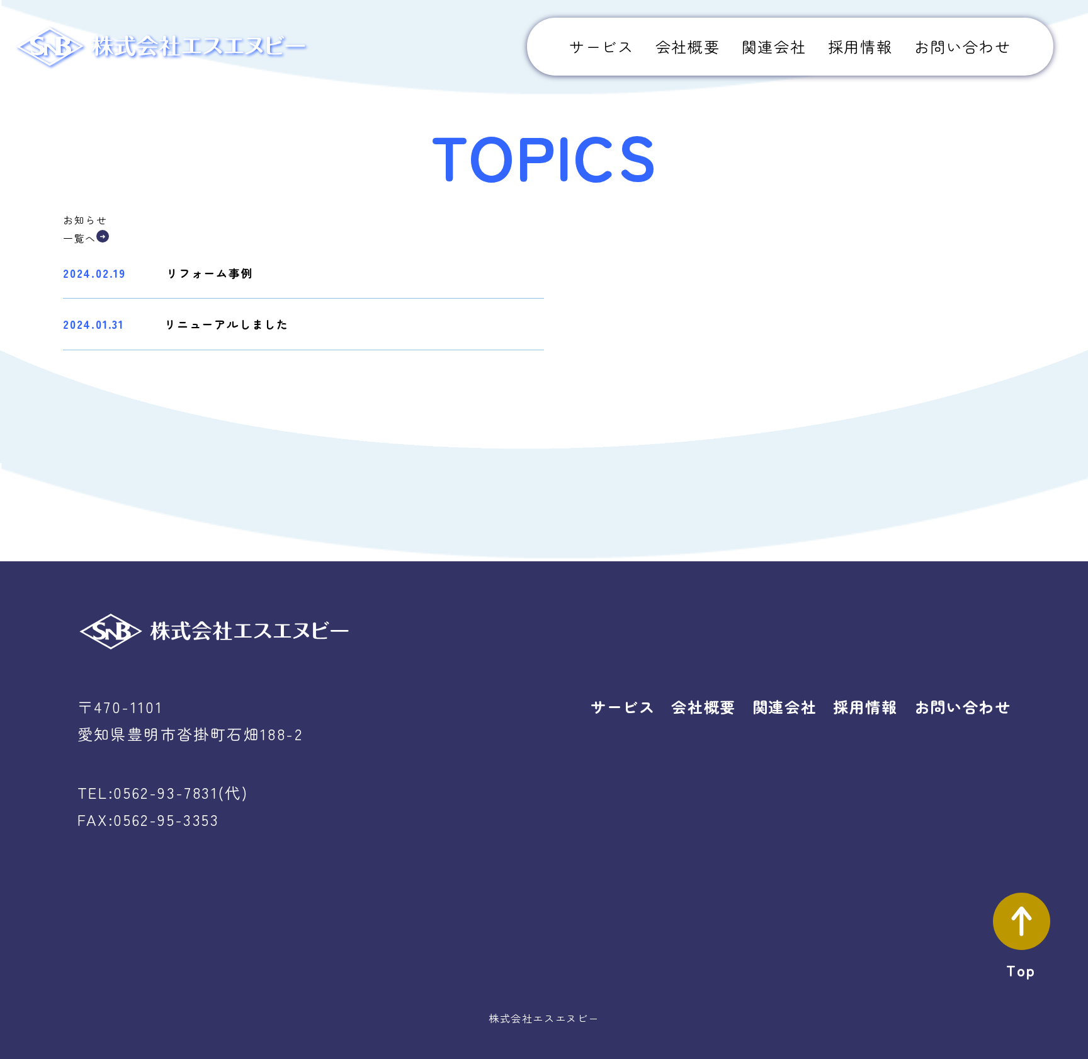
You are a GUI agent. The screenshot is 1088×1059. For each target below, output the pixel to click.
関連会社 (774, 46)
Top (1021, 970)
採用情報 (860, 46)
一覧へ (79, 238)
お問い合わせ (962, 46)
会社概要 (687, 46)
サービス (601, 46)
